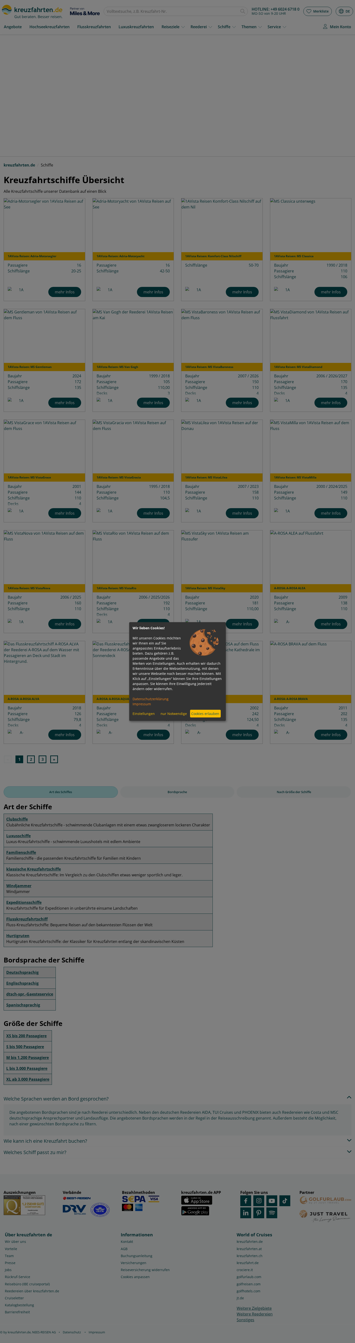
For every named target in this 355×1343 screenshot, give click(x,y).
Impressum (142, 703)
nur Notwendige (174, 713)
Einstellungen (144, 713)
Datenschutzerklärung (151, 698)
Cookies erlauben (205, 713)
